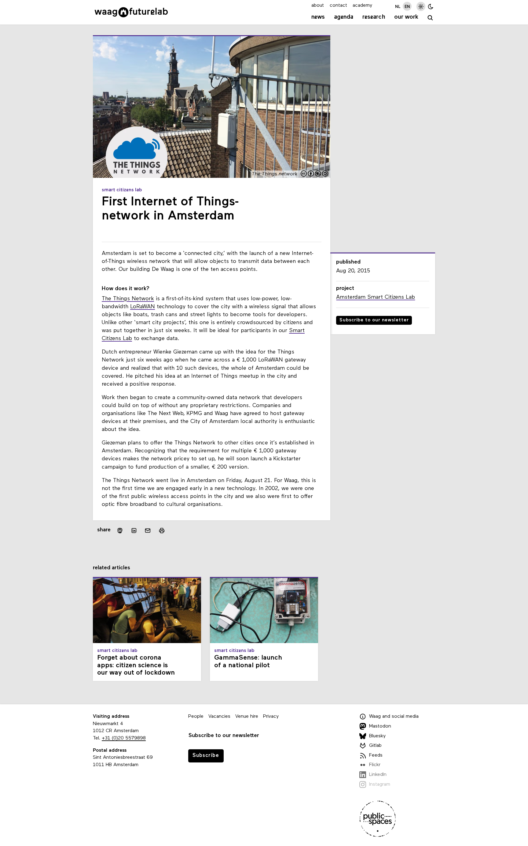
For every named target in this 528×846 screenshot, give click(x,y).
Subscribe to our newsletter (374, 320)
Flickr (374, 764)
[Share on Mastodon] (120, 530)
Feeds (376, 755)
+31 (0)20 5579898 (124, 738)
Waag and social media (394, 716)
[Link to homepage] (131, 12)
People (196, 716)
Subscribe (206, 755)
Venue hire (246, 716)
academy (362, 5)
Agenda (343, 17)
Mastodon (380, 726)
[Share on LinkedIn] (133, 530)
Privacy (271, 716)
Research (373, 17)
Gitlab (375, 745)
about (317, 5)
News (318, 17)
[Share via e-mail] (147, 530)
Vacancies (219, 716)
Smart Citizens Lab (122, 190)
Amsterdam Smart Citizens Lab (375, 297)
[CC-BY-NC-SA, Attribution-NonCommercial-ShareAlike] (314, 174)
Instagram (379, 784)
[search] (430, 18)
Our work (406, 17)
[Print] (161, 530)
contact (338, 5)
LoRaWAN (142, 307)
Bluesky (377, 736)
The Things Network (128, 299)
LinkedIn (378, 774)
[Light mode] (420, 6)
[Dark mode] (430, 6)
